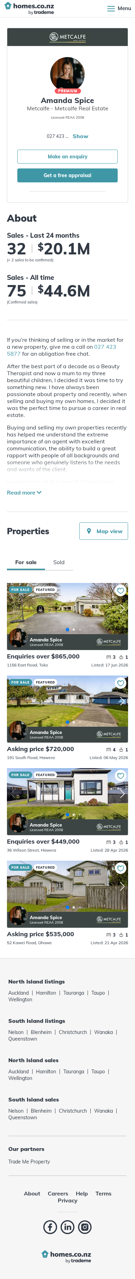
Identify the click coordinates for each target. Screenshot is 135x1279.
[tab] (26, 562)
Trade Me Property (29, 1162)
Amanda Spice (18, 637)
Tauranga (73, 992)
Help (82, 1193)
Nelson (16, 1032)
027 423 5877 (59, 136)
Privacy (68, 1200)
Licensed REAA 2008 (46, 644)
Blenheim (41, 1032)
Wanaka (103, 1032)
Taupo (98, 992)
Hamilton (46, 992)
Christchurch (73, 1032)
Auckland (18, 992)
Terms (103, 1193)
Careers (58, 1193)
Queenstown (22, 1038)
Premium (68, 91)
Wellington (20, 999)
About (32, 1193)
